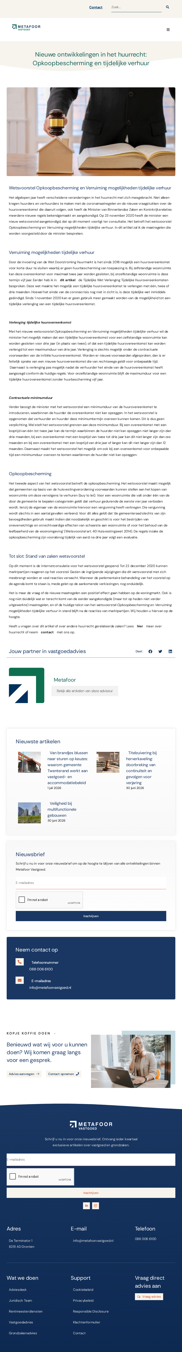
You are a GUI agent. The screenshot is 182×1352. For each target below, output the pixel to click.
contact (47, 632)
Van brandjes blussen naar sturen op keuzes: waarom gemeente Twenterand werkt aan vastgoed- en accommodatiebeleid (67, 767)
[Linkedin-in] (86, 1205)
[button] (168, 29)
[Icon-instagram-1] (95, 1205)
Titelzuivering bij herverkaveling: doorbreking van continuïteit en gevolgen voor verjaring (141, 767)
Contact (96, 7)
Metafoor (65, 679)
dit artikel (67, 280)
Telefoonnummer (45, 962)
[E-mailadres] (20, 980)
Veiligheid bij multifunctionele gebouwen (61, 809)
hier (140, 626)
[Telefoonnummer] (20, 961)
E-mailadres (41, 981)
